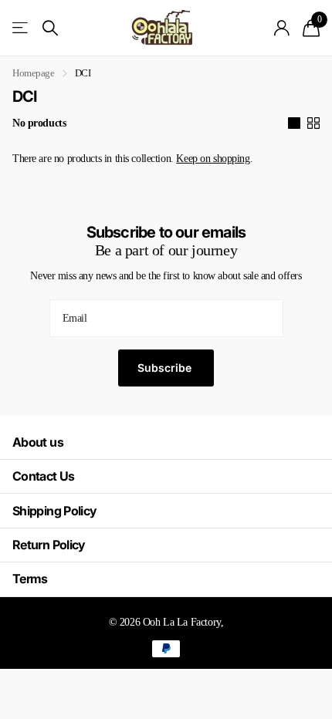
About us (37, 442)
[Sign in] (282, 27)
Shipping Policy (54, 510)
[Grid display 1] (294, 123)
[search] (50, 28)
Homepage (33, 73)
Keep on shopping (212, 158)
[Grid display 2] (313, 123)
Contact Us (43, 476)
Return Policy (49, 544)
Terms (30, 578)
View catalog (21, 28)
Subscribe (166, 367)
